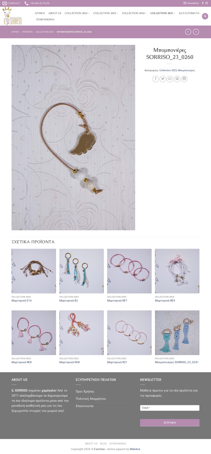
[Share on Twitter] (163, 79)
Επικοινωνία (45, 19)
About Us (54, 13)
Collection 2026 (76, 13)
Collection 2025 (104, 13)
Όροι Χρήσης (85, 391)
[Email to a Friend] (170, 79)
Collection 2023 (162, 13)
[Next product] (188, 32)
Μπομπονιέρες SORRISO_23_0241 (177, 362)
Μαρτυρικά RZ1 (117, 362)
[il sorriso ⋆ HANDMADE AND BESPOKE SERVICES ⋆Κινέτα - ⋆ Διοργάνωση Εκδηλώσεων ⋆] (16, 16)
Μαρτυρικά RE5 (165, 300)
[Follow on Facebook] (203, 3)
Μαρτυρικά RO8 (69, 362)
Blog (103, 443)
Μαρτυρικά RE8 (22, 362)
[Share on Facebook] (155, 79)
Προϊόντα (27, 32)
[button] (191, 3)
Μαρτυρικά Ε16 (22, 300)
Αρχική (40, 13)
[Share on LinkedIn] (184, 79)
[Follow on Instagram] (206, 3)
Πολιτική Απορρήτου (91, 399)
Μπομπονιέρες (186, 70)
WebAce (135, 449)
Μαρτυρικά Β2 (68, 300)
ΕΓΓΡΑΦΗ (170, 422)
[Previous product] (196, 32)
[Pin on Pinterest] (177, 79)
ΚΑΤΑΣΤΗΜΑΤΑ (189, 13)
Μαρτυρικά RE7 (117, 300)
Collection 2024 (133, 13)
